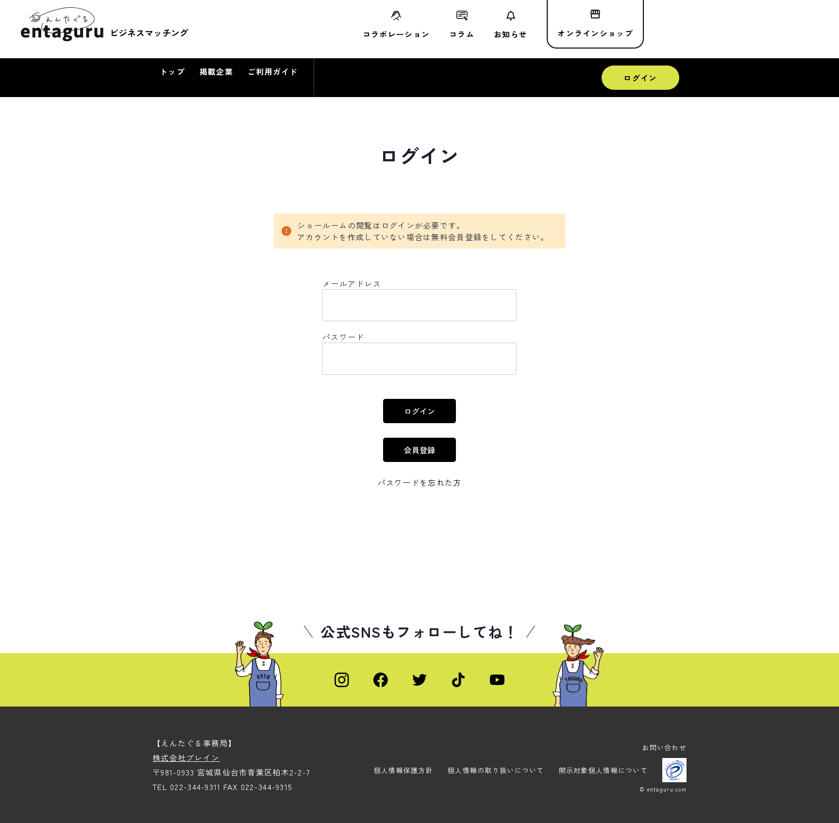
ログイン (640, 77)
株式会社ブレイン (185, 757)
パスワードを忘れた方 (420, 482)
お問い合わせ (664, 747)
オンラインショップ (595, 33)
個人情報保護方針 (403, 770)
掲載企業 (216, 71)
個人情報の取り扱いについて (496, 770)
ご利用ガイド (273, 71)
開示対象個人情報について (603, 770)
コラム (461, 33)
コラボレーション (396, 33)
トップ (172, 71)
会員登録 (419, 450)
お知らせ (510, 33)
